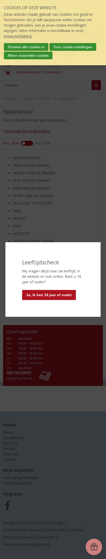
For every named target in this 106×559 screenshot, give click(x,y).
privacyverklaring (17, 36)
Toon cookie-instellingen (72, 47)
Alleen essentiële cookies (28, 55)
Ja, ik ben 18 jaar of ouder (49, 295)
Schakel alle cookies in (26, 47)
